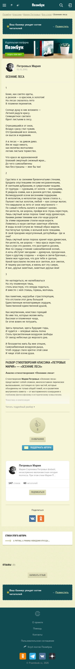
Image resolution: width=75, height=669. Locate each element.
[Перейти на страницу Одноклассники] (23, 656)
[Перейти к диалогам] (18, 5)
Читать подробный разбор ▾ (20, 407)
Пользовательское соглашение (37, 641)
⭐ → (37, 26)
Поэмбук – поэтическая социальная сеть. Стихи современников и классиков (38, 5)
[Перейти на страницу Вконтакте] (42, 656)
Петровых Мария (29, 66)
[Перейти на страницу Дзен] (52, 656)
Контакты (37, 634)
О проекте (37, 622)
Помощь (37, 628)
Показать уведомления (12, 5)
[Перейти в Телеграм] (32, 656)
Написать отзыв (37, 575)
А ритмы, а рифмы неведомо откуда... (37, 540)
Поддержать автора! (40, 447)
